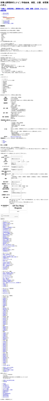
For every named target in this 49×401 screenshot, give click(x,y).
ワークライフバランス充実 (8, 245)
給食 (4, 260)
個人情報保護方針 (7, 393)
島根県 (4, 349)
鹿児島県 (5, 357)
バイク (16, 185)
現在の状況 (5, 181)
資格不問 (5, 248)
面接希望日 (5, 191)
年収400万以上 (6, 240)
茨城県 (4, 314)
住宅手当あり (6, 229)
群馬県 (4, 315)
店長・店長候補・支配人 (8, 272)
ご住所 (5, 163)
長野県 (4, 321)
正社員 (4, 289)
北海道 (4, 298)
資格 (6, 178)
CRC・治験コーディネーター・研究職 (11, 282)
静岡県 (4, 327)
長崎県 (4, 358)
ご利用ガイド (6, 384)
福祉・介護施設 (6, 265)
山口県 (4, 342)
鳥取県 (4, 351)
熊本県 (4, 355)
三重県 (4, 329)
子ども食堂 (5, 266)
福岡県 (4, 354)
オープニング (6, 231)
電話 (13, 173)
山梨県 (4, 324)
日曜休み (5, 224)
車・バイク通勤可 (7, 233)
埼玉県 (4, 311)
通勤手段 (6, 185)
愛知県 (4, 326)
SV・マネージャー (7, 277)
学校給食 (5, 267)
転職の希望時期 (5, 188)
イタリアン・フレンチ (7, 255)
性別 (5, 158)
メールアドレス (5, 166)
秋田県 (4, 301)
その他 (4, 286)
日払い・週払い (6, 239)
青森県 (4, 305)
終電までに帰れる (7, 223)
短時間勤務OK (6, 238)
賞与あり (5, 236)
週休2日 (4, 226)
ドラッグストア (6, 261)
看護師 (28, 176)
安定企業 (5, 242)
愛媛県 (4, 344)
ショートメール (23, 173)
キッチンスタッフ (7, 276)
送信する (2, 218)
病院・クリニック (7, 264)
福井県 (4, 322)
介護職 (4, 285)
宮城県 (4, 300)
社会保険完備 (6, 228)
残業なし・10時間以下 (7, 227)
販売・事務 (5, 278)
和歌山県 (5, 337)
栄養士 (20, 176)
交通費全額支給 (6, 232)
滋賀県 (4, 339)
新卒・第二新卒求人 (7, 244)
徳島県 (4, 350)
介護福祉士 (33, 176)
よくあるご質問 (6, 387)
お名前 (5, 155)
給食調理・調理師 (7, 281)
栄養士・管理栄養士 (7, 280)
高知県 (4, 346)
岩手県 (4, 303)
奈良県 (4, 336)
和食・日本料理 (6, 254)
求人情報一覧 (6, 386)
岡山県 (4, 345)
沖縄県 (4, 362)
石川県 (4, 320)
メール (17, 173)
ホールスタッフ (6, 275)
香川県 (4, 347)
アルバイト (5, 292)
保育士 (39, 176)
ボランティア (6, 293)
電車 (20, 185)
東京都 (4, 308)
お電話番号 (5, 169)
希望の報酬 (5, 187)
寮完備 (4, 243)
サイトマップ (6, 14)
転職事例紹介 (6, 390)
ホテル (4, 269)
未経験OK (5, 222)
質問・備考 (5, 197)
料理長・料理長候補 (7, 273)
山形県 (4, 304)
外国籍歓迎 (5, 250)
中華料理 (5, 258)
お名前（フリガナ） (5, 157)
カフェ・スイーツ (7, 259)
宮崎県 (4, 356)
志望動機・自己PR (6, 194)
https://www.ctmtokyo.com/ (16, 136)
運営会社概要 (6, 13)
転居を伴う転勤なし (7, 249)
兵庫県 (4, 334)
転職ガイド (5, 392)
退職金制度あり (6, 234)
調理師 (24, 176)
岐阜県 (4, 330)
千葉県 (4, 310)
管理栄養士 (14, 176)
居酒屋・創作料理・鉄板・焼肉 (9, 256)
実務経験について (6, 183)
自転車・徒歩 (25, 185)
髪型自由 (5, 237)
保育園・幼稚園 (6, 263)
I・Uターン (5, 247)
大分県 (4, 361)
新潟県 (4, 318)
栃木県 (4, 313)
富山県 (4, 319)
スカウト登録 (6, 388)
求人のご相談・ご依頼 (7, 389)
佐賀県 (4, 360)
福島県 (4, 299)
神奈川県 (5, 309)
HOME (4, 383)
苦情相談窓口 (6, 394)
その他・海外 (6, 365)
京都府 (4, 335)
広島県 (4, 341)
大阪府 (4, 332)
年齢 (5, 160)
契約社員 (5, 290)
